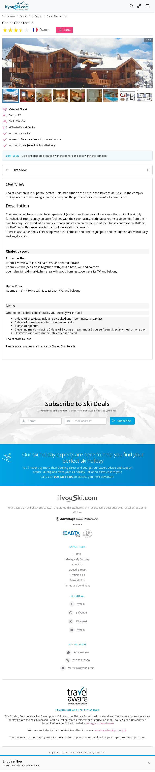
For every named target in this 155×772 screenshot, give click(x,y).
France (23, 16)
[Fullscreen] (147, 82)
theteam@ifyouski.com (81, 668)
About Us (77, 564)
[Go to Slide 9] (144, 96)
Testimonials (77, 575)
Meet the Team (77, 569)
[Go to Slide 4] (61, 96)
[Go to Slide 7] (111, 96)
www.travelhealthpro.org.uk (110, 730)
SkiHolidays (8, 16)
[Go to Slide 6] (94, 96)
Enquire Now (81, 652)
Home (77, 553)
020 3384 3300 (81, 660)
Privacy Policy (77, 580)
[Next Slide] (148, 63)
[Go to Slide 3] (44, 96)
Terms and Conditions (77, 585)
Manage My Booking (77, 559)
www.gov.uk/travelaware (100, 723)
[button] (77, 63)
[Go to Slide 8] (127, 96)
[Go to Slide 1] (10, 96)
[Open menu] (148, 6)
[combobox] (77, 170)
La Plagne (36, 16)
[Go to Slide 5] (77, 96)
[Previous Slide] (6, 63)
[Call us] (139, 6)
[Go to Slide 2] (27, 96)
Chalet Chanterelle (56, 16)
